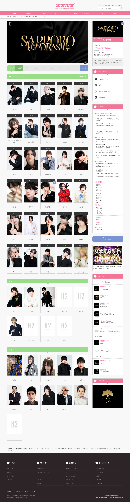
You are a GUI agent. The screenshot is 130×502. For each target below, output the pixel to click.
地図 (107, 56)
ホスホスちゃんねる (42, 479)
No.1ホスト (98, 479)
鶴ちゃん (64, 409)
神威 (31, 380)
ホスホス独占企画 (70, 476)
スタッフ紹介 (43, 17)
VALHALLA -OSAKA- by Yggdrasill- (110, 331)
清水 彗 (14, 207)
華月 (14, 311)
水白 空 (81, 207)
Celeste (102, 343)
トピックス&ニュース (71, 468)
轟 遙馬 (31, 239)
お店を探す (10, 472)
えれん (64, 174)
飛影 (14, 174)
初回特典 (86, 13)
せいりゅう (31, 340)
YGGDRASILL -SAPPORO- (30, 16)
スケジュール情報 (72, 13)
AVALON (102, 363)
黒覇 (64, 340)
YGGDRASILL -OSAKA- (106, 323)
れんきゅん (81, 142)
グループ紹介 (10, 476)
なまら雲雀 (31, 142)
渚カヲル (64, 311)
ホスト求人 (116, 13)
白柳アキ (31, 174)
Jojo (31, 272)
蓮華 (64, 239)
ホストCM (58, 13)
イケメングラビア (70, 472)
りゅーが (14, 109)
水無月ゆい (48, 174)
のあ (64, 272)
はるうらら (81, 272)
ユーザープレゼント (100, 472)
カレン (14, 239)
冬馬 (81, 380)
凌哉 (31, 109)
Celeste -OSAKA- (105, 351)
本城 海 (48, 239)
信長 (48, 340)
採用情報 (18, 491)
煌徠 (48, 311)
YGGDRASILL (104, 289)
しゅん (48, 380)
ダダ (31, 409)
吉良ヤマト (81, 109)
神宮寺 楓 (64, 207)
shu (14, 439)
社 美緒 (14, 380)
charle (81, 239)
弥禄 (48, 272)
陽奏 (81, 174)
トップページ (10, 468)
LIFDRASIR (103, 306)
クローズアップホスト (42, 468)
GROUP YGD (107, 282)
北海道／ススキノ (17, 16)
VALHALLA (103, 297)
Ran (14, 272)
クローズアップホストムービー (44, 472)
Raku (31, 311)
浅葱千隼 (81, 311)
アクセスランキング (71, 483)
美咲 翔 (48, 142)
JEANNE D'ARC (104, 371)
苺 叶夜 (48, 109)
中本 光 (14, 409)
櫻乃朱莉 (31, 207)
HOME (14, 13)
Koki (64, 380)
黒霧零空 (47, 207)
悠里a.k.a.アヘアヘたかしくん (14, 141)
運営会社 (9, 491)
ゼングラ (39, 483)
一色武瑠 (64, 142)
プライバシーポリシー (30, 491)
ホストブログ (69, 479)
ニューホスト (98, 483)
